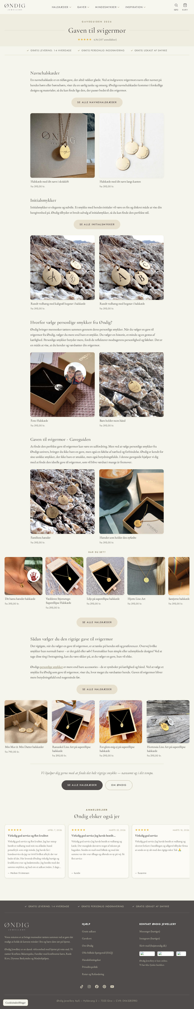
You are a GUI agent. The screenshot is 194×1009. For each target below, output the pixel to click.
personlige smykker (51, 667)
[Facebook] (97, 986)
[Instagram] (89, 986)
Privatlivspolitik (90, 967)
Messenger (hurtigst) (149, 931)
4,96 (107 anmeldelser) (97, 39)
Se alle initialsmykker (97, 224)
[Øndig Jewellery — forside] (15, 7)
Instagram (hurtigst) (149, 938)
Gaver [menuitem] (82, 7)
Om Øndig (119, 785)
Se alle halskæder (97, 622)
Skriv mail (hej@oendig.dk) (152, 945)
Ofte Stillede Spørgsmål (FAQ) (97, 952)
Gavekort (87, 938)
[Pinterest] (104, 986)
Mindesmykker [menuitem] (106, 7)
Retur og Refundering (93, 974)
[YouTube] (112, 986)
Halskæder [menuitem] (60, 7)
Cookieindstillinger (15, 1002)
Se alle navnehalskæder (97, 102)
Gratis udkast (89, 931)
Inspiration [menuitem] (134, 7)
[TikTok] (81, 986)
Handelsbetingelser (91, 960)
